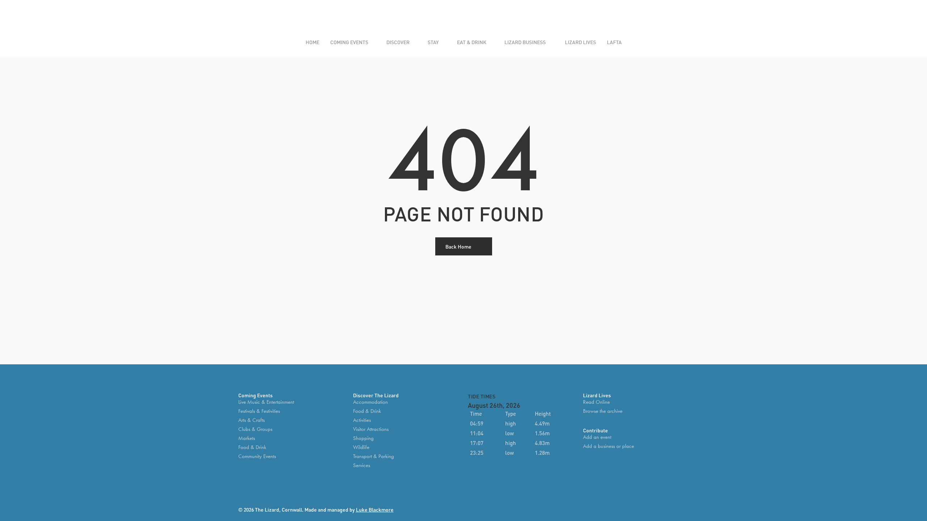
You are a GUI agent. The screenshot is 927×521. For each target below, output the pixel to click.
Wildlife (361, 447)
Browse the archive (602, 411)
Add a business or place (608, 446)
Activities (362, 420)
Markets (246, 438)
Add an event (597, 437)
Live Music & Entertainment (266, 402)
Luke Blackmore (375, 509)
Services (361, 465)
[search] (666, 19)
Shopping (363, 438)
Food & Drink (252, 447)
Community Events (257, 456)
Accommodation (370, 402)
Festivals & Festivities (259, 411)
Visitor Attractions (371, 429)
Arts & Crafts (251, 420)
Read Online (596, 402)
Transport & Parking (373, 456)
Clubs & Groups (255, 429)
